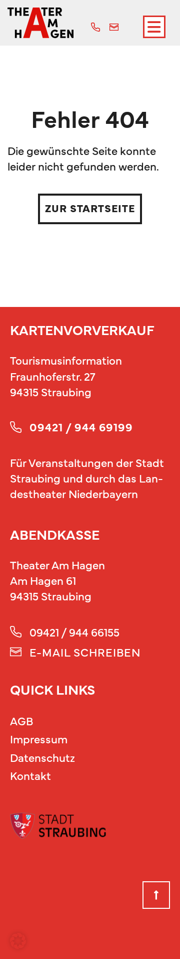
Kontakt (30, 775)
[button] (18, 941)
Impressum (39, 738)
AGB (21, 720)
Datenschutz (42, 757)
